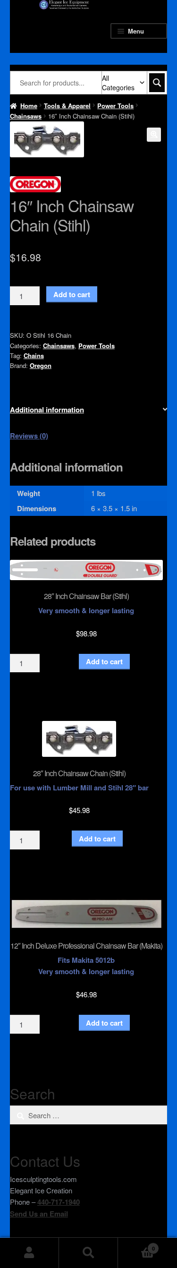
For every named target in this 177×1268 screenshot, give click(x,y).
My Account (29, 1253)
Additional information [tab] (47, 409)
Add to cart (71, 294)
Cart (136, 1245)
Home (28, 105)
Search (88, 1253)
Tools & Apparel (67, 105)
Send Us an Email (39, 1213)
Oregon (40, 365)
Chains (34, 355)
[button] (154, 135)
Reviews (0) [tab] (29, 435)
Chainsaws (26, 115)
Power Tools (115, 105)
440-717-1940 (58, 1202)
